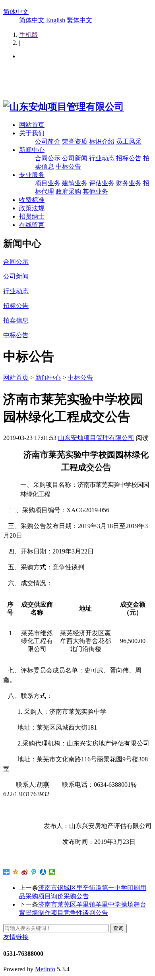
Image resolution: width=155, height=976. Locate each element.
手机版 (28, 34)
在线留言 (32, 224)
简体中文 (16, 11)
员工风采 (128, 141)
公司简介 (47, 141)
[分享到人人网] (43, 872)
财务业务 (128, 183)
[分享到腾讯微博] (34, 872)
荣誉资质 (74, 141)
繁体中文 (79, 20)
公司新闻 (75, 158)
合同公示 (47, 158)
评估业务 (101, 183)
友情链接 (16, 937)
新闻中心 (32, 149)
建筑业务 (74, 183)
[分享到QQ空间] (15, 872)
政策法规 (32, 208)
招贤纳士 (32, 216)
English (55, 20)
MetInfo (45, 969)
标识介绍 (101, 141)
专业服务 (32, 174)
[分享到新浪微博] (24, 872)
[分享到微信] (52, 872)
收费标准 (32, 199)
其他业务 (95, 191)
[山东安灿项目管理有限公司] (63, 107)
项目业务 (47, 183)
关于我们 (32, 133)
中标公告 (68, 166)
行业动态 (101, 158)
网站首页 (32, 124)
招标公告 (128, 158)
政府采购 (68, 191)
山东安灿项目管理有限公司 (96, 437)
